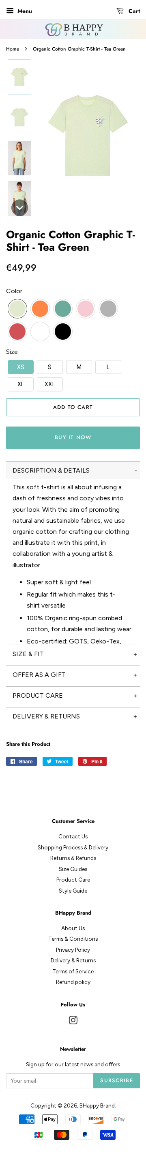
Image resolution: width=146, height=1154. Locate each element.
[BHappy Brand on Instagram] (73, 1022)
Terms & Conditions (73, 938)
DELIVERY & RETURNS (46, 716)
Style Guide (73, 890)
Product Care (73, 879)
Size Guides (73, 869)
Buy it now (73, 437)
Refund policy (73, 982)
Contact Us (73, 836)
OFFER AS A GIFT (39, 675)
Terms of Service (73, 971)
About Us (73, 928)
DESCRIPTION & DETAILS (51, 470)
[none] (19, 77)
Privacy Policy (73, 949)
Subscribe (116, 1080)
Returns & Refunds (73, 858)
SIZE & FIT (28, 654)
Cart (133, 11)
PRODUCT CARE (38, 695)
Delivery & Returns (73, 960)
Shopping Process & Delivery (73, 847)
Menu (24, 11)
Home (12, 49)
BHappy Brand (97, 1105)
